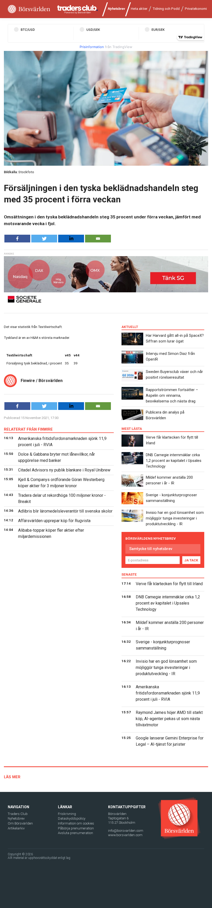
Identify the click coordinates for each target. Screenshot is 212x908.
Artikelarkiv (16, 828)
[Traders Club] (77, 9)
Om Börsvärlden (20, 823)
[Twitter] (44, 238)
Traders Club (18, 814)
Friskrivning (67, 814)
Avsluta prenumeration (75, 833)
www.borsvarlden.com (125, 835)
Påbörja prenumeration (76, 828)
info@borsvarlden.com (125, 831)
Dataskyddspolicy (71, 818)
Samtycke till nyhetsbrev (150, 548)
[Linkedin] (71, 238)
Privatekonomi (196, 9)
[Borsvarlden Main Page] (29, 9)
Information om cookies (76, 823)
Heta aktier (139, 9)
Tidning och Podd (166, 9)
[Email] (98, 238)
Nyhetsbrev (116, 9)
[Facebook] (17, 238)
